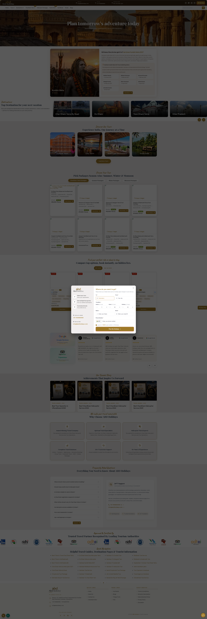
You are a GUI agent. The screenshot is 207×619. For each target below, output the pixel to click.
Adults (99, 304)
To (97, 295)
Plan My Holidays (114, 329)
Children (126, 304)
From (117, 295)
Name (97, 310)
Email (116, 310)
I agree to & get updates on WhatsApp (108, 325)
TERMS (104, 325)
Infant (112, 304)
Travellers (98, 302)
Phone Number (100, 318)
